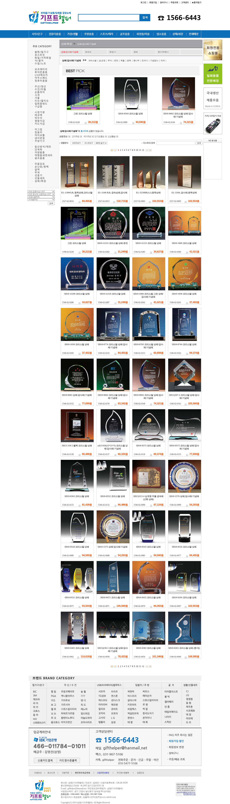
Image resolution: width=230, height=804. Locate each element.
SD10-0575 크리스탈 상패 (148, 445)
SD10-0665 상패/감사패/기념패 (77, 395)
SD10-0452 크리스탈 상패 (148, 597)
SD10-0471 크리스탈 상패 (112, 597)
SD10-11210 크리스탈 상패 (112, 294)
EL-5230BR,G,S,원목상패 (148, 192)
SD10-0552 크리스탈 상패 (112, 496)
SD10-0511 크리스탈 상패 (77, 597)
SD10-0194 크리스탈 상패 (184, 597)
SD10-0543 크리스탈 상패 (148, 547)
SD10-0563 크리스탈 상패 (76, 496)
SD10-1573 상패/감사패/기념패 (112, 547)
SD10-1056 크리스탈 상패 (76, 344)
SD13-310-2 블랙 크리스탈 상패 (77, 445)
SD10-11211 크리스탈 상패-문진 (112, 243)
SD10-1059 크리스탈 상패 (184, 294)
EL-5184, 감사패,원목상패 (184, 192)
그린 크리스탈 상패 (83, 113)
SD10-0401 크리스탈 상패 (76, 648)
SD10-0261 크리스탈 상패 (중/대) (184, 648)
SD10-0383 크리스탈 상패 (148, 648)
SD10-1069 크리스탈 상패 (184, 243)
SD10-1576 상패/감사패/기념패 (184, 496)
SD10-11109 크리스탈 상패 (77, 294)
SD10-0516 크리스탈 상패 (184, 547)
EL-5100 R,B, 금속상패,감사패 (112, 192)
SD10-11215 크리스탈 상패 (148, 243)
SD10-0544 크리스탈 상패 (130, 113)
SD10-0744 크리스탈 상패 (184, 344)
